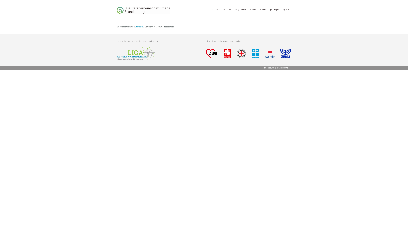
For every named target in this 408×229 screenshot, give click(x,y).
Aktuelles (216, 9)
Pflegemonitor (240, 9)
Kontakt (253, 9)
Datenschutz (282, 68)
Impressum (269, 68)
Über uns (227, 9)
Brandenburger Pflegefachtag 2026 (274, 9)
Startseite (139, 27)
